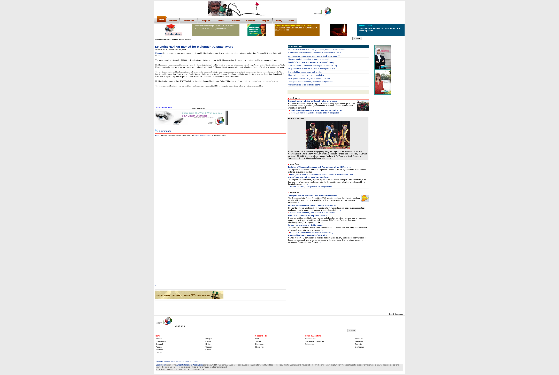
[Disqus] (220, 173)
